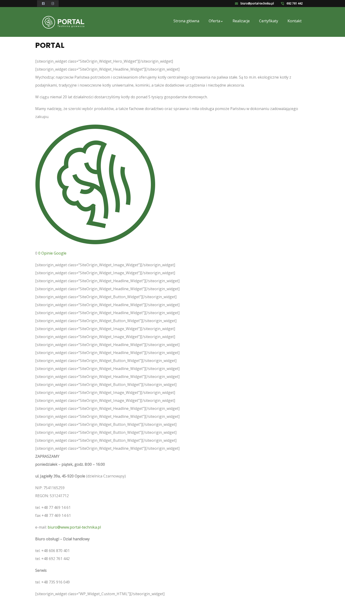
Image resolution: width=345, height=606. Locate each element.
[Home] (63, 22)
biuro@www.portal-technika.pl (74, 527)
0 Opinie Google (52, 253)
